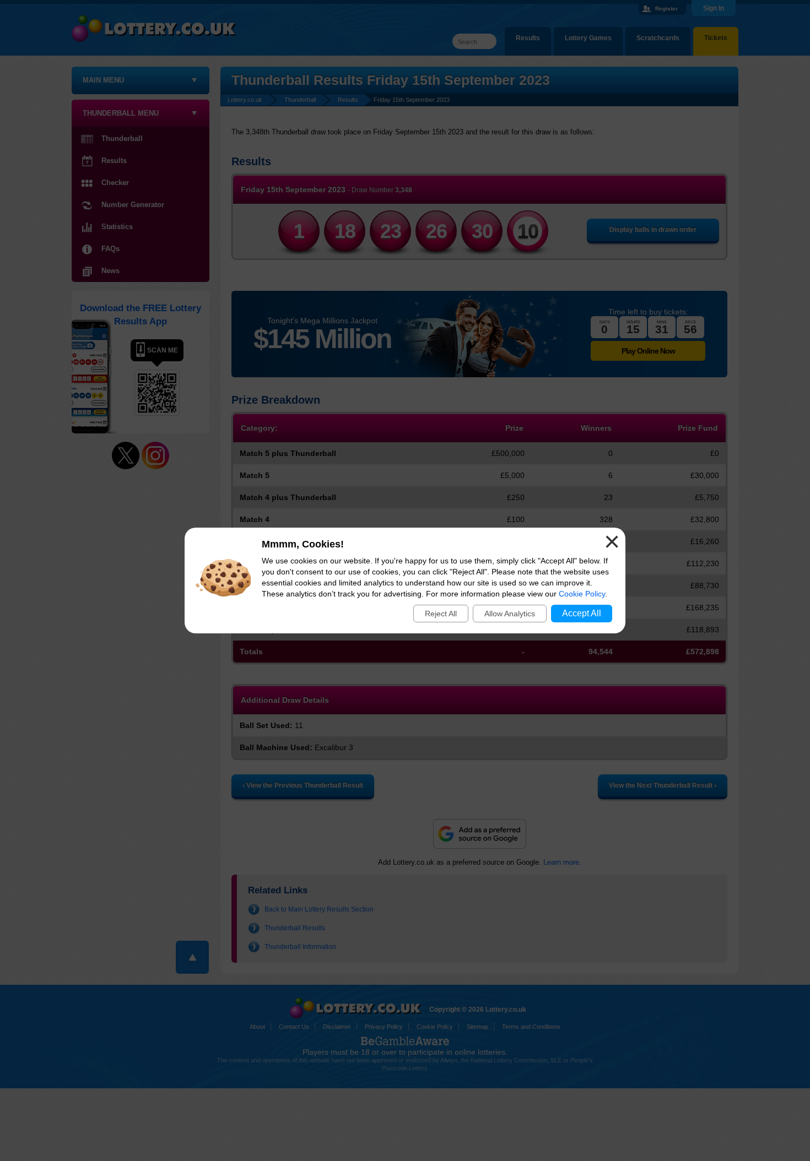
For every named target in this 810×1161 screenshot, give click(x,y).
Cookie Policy (582, 593)
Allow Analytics (509, 613)
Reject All (441, 613)
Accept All (581, 613)
